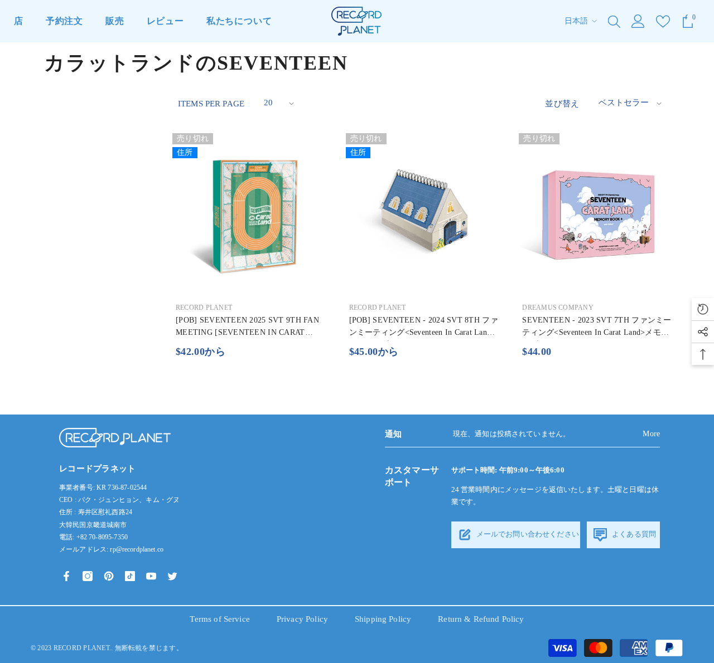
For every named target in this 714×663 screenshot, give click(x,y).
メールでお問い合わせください (527, 534)
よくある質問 (633, 534)
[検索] (614, 21)
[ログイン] (638, 21)
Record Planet (204, 307)
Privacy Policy (302, 619)
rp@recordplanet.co (136, 549)
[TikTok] (130, 576)
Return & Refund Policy (481, 619)
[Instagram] (87, 576)
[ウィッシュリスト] (663, 21)
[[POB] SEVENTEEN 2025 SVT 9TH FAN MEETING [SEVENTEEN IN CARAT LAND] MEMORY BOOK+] (250, 211)
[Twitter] (172, 576)
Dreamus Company (558, 307)
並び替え (562, 103)
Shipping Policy (383, 619)
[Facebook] (66, 576)
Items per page (211, 103)
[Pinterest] (109, 576)
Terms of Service (219, 619)
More (651, 434)
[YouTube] (151, 576)
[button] (277, 103)
